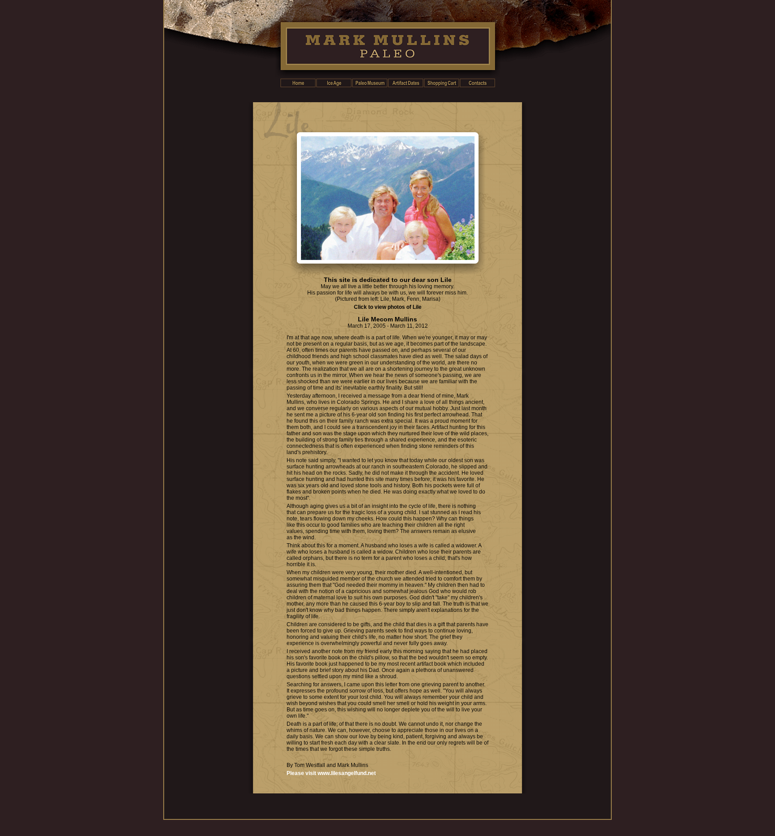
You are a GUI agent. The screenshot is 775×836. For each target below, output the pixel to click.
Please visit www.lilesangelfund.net (331, 773)
